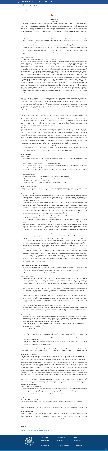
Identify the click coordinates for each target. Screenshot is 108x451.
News (41, 1)
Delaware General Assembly (63, 445)
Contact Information (45, 440)
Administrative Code (45, 445)
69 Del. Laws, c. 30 (41, 430)
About (35, 5)
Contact (54, 1)
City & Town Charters (61, 437)
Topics (47, 1)
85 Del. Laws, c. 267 (49, 430)
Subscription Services (78, 443)
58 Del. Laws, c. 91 (33, 430)
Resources (28, 5)
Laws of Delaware (61, 443)
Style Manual (76, 437)
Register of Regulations (46, 443)
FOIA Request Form (78, 445)
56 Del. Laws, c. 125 (25, 430)
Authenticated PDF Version (80, 12)
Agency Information (45, 437)
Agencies (35, 1)
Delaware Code (60, 440)
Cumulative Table (77, 440)
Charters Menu (25, 10)
